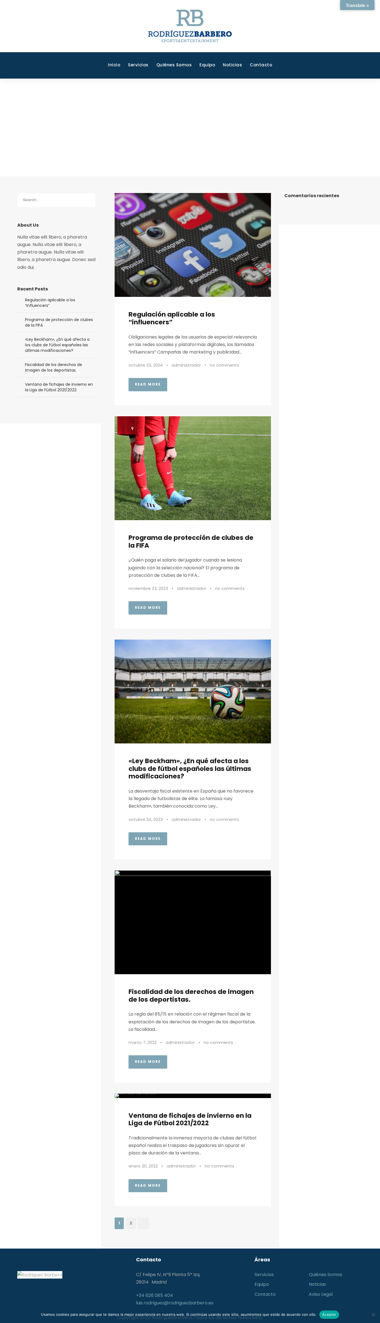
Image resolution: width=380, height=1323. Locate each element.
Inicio (114, 65)
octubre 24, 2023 (146, 819)
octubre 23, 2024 (146, 365)
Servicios (138, 65)
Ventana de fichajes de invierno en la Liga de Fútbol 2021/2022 (190, 1119)
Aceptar (329, 1314)
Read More (148, 384)
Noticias (232, 65)
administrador (186, 365)
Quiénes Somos (174, 65)
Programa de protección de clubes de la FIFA (191, 541)
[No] (373, 1314)
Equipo (207, 65)
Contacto (261, 65)
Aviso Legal (321, 1294)
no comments (224, 365)
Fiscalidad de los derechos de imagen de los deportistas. (191, 995)
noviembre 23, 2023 (148, 588)
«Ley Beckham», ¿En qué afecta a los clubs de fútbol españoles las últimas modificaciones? (190, 768)
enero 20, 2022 (143, 1166)
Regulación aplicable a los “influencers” (172, 318)
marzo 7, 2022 (143, 1042)
